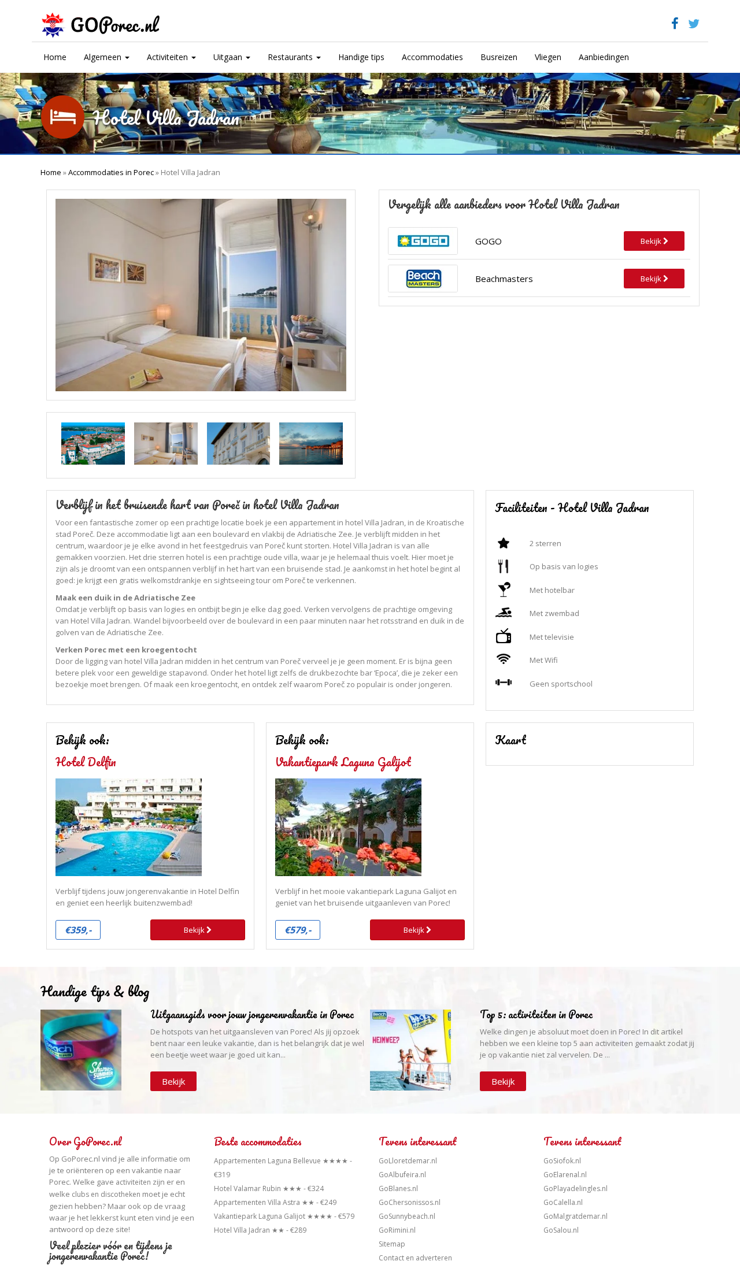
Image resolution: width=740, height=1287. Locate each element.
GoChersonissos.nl (410, 1202)
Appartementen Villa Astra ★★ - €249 (275, 1202)
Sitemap (392, 1244)
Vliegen (548, 56)
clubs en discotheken (106, 1194)
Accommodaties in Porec (111, 172)
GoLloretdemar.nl (408, 1161)
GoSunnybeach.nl (407, 1216)
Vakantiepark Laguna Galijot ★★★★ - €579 (284, 1216)
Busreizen (498, 56)
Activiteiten (168, 56)
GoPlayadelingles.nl (575, 1188)
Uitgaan (229, 56)
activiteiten (133, 1182)
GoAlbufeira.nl (402, 1175)
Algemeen (104, 56)
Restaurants (291, 56)
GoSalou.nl (561, 1230)
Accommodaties (432, 56)
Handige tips (361, 56)
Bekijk (195, 930)
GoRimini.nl (397, 1230)
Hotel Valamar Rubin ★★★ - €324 (269, 1188)
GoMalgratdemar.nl (575, 1216)
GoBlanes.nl (398, 1188)
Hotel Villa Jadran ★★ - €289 (260, 1230)
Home (54, 56)
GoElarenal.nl (565, 1175)
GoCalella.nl (563, 1202)
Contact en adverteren (415, 1258)
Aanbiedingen (604, 56)
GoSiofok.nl (562, 1161)
